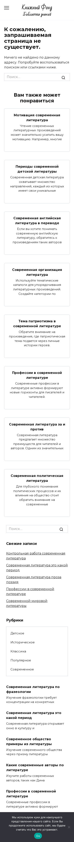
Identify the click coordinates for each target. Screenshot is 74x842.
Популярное (20, 660)
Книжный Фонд (37, 7)
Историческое (22, 642)
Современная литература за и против (37, 426)
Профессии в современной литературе (37, 375)
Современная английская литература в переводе (37, 220)
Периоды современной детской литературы (37, 169)
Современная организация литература (37, 272)
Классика (18, 651)
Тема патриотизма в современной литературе (37, 323)
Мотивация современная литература (37, 117)
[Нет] (69, 827)
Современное (22, 669)
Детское (17, 633)
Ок (38, 835)
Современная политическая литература (37, 478)
